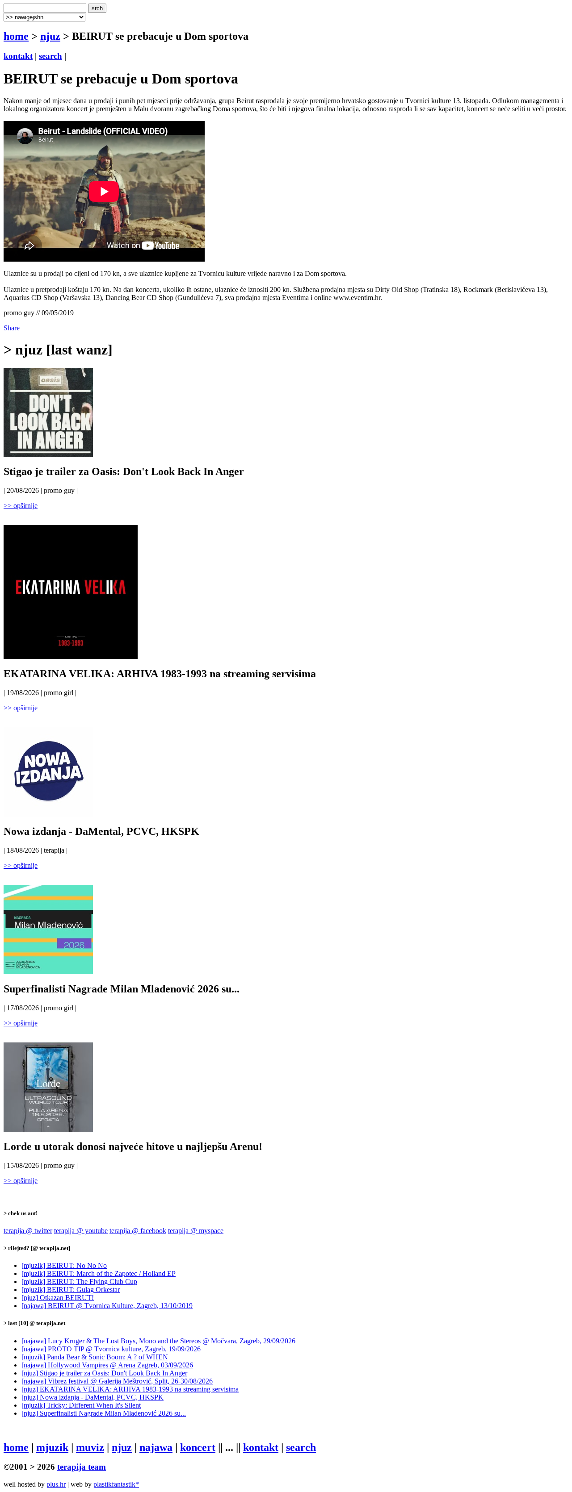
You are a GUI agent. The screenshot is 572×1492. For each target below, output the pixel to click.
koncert (197, 1447)
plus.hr (56, 1484)
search (50, 56)
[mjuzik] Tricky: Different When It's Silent (81, 1405)
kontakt (18, 56)
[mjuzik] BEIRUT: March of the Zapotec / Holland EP (98, 1273)
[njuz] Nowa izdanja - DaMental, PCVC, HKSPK (92, 1397)
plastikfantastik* (116, 1484)
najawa (155, 1447)
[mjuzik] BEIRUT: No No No (64, 1265)
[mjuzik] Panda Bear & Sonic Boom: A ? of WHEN (94, 1357)
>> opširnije (21, 505)
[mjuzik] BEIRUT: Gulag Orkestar (70, 1289)
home (16, 36)
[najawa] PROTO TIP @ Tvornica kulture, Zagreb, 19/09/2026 (111, 1349)
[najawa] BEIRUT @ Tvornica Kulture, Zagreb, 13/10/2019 (107, 1305)
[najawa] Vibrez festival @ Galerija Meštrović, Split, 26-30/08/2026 (117, 1381)
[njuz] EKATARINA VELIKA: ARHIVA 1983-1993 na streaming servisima (130, 1389)
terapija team (81, 1466)
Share (12, 328)
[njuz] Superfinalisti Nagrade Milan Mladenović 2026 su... (103, 1413)
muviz (90, 1447)
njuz (50, 36)
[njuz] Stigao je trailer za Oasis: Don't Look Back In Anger (104, 1373)
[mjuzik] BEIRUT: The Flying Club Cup (79, 1281)
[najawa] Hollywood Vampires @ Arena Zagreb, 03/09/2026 (107, 1365)
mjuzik (52, 1447)
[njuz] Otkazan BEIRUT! (57, 1297)
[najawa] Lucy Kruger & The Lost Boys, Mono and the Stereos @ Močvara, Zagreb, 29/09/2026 (158, 1341)
